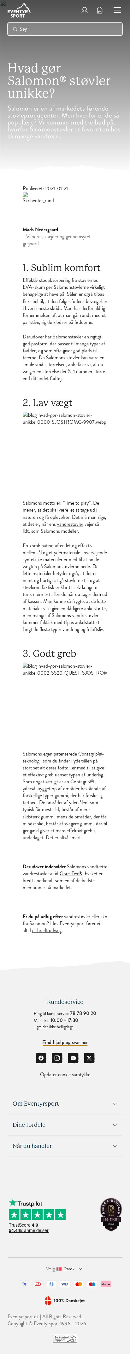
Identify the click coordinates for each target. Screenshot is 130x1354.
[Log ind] (84, 10)
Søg (23, 29)
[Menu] (114, 10)
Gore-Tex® (71, 873)
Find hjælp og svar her (65, 1042)
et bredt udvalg (47, 930)
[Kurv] (99, 10)
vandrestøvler (70, 524)
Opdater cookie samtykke (65, 1074)
